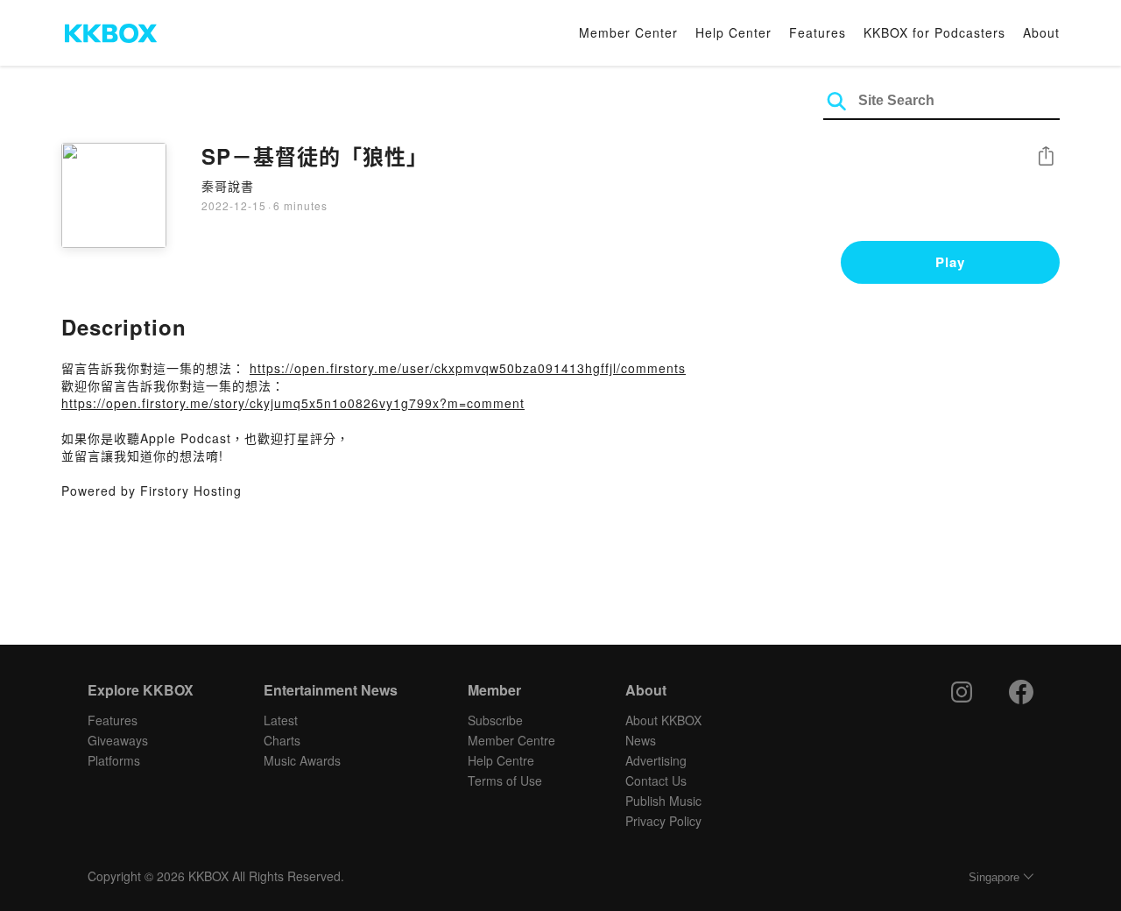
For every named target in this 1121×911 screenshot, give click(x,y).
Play (950, 262)
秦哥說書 (227, 185)
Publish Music (663, 800)
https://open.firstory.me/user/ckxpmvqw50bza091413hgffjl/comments (468, 368)
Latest (281, 720)
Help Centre (501, 760)
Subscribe (495, 720)
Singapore (994, 877)
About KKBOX (663, 720)
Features (817, 32)
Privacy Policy (663, 821)
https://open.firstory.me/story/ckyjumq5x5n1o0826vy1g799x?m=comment (293, 403)
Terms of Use (505, 780)
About (1041, 32)
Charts (282, 740)
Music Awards (302, 760)
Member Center (628, 32)
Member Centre (511, 740)
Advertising (656, 760)
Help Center (733, 32)
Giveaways (118, 740)
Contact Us (656, 780)
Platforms (114, 760)
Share (1046, 157)
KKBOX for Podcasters (934, 32)
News (640, 740)
